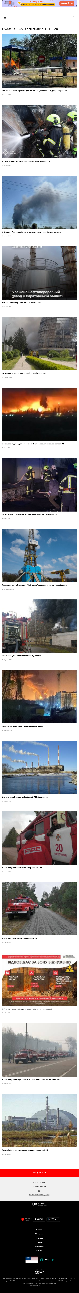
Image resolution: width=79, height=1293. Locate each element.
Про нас (39, 1250)
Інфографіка (39, 1246)
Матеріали (39, 1234)
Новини (39, 1230)
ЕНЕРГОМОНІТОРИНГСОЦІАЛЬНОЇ (39, 1195)
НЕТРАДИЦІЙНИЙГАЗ (39, 1187)
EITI (39, 1191)
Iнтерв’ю (39, 1242)
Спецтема (39, 1238)
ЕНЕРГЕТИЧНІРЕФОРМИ (39, 1183)
